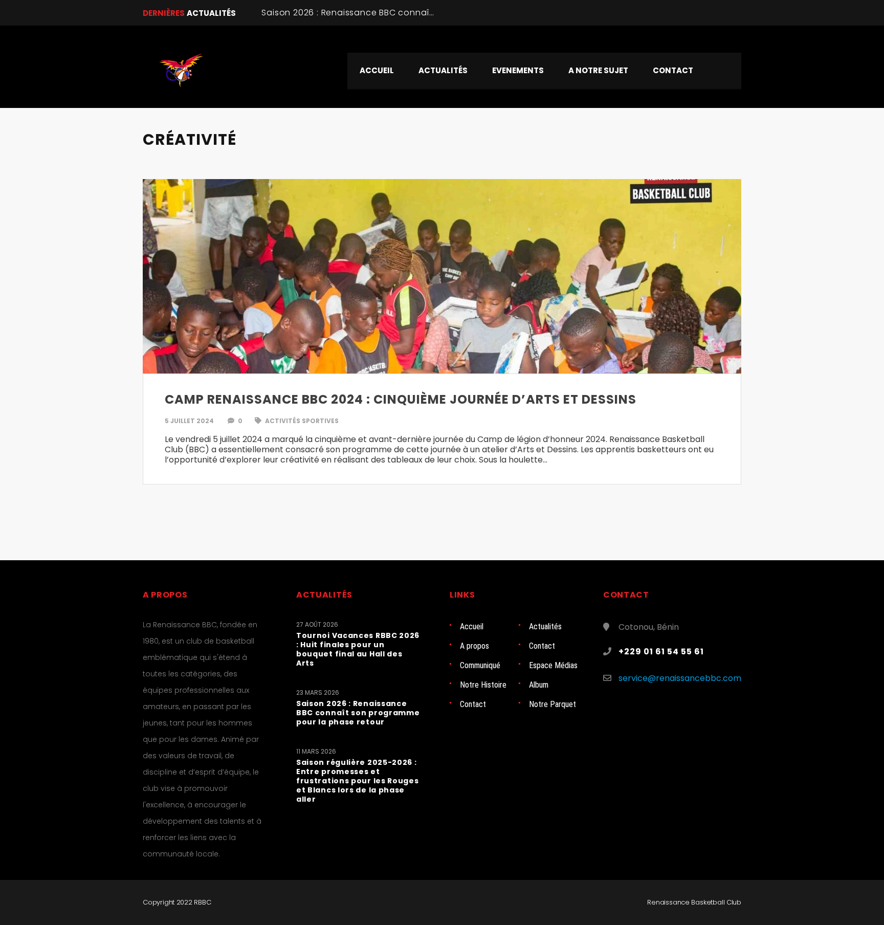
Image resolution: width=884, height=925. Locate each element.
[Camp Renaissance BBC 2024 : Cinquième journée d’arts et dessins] (442, 276)
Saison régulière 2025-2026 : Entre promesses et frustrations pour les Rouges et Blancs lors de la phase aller (357, 781)
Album (538, 685)
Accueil (471, 626)
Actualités (545, 626)
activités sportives (301, 420)
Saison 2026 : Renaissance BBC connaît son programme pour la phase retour (429, 12)
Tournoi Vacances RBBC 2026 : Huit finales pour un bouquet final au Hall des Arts (357, 649)
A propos (474, 646)
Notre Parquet (552, 704)
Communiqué (480, 665)
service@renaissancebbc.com (679, 678)
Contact (542, 646)
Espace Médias (553, 665)
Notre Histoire (483, 685)
